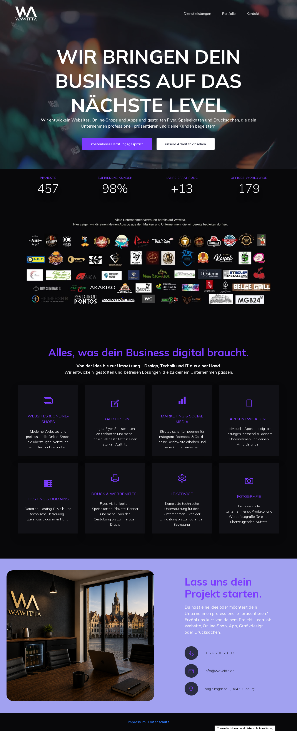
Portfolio (229, 13)
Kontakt (253, 13)
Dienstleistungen (197, 13)
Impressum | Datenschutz (148, 722)
